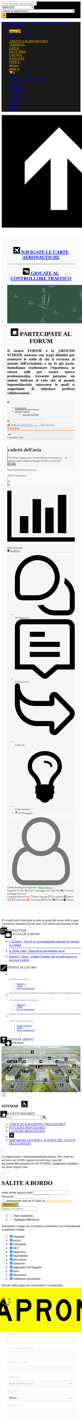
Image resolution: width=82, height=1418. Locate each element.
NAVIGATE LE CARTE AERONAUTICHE (44, 255)
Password (7, 1196)
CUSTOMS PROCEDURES (27, 1131)
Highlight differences (26, 1219)
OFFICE (14, 62)
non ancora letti (31, 414)
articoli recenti (22, 411)
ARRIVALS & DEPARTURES (28, 41)
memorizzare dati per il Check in (25, 1200)
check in (14, 31)
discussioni (21, 407)
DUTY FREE (17, 51)
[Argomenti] (8, 425)
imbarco (26, 31)
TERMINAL (17, 44)
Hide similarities (23, 1215)
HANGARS (16, 58)
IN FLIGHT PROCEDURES (27, 1127)
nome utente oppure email (17, 1192)
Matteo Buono (45, 887)
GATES (14, 48)
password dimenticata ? (60, 1200)
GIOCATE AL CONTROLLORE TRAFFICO (41, 276)
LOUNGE (15, 55)
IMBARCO (9, 1204)
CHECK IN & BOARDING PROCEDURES (37, 1124)
